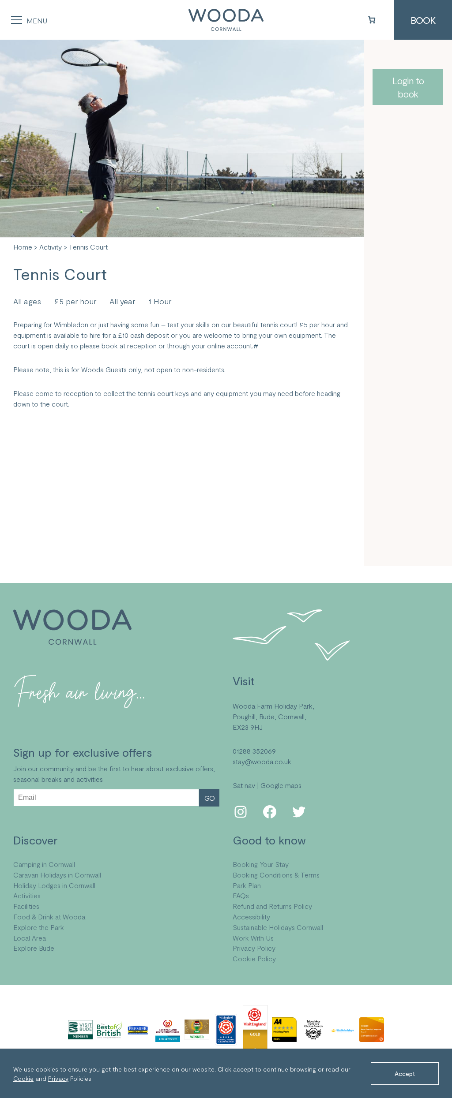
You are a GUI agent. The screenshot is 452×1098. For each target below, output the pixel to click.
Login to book (408, 87)
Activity (50, 247)
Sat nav (244, 785)
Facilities (26, 906)
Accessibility (251, 916)
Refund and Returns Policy (272, 906)
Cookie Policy (254, 958)
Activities (27, 895)
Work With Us (253, 938)
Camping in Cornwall (44, 864)
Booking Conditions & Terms (276, 874)
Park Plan (247, 885)
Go (209, 798)
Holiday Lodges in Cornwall (54, 885)
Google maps (280, 785)
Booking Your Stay (261, 864)
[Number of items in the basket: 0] (371, 20)
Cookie (23, 1078)
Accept (405, 1073)
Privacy (58, 1078)
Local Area (29, 938)
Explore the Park (38, 927)
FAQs (241, 895)
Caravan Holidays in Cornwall (57, 874)
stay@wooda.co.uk (262, 761)
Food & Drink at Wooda (49, 916)
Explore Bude (33, 948)
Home (22, 247)
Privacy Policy (254, 948)
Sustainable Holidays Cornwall (278, 927)
